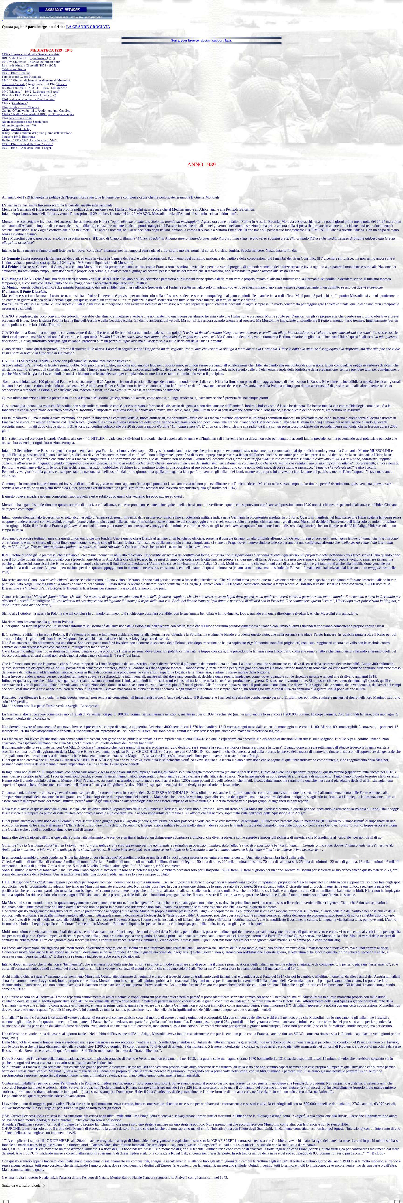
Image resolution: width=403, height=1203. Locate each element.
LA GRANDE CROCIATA (88, 27)
